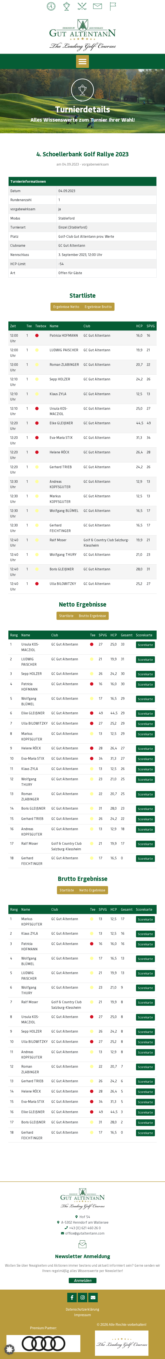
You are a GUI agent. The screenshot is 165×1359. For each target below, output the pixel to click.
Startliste (66, 615)
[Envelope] (93, 1297)
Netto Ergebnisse (92, 890)
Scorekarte (145, 645)
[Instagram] (82, 1297)
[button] (82, 61)
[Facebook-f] (72, 1297)
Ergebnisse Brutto (98, 306)
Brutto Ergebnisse (92, 615)
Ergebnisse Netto (66, 306)
